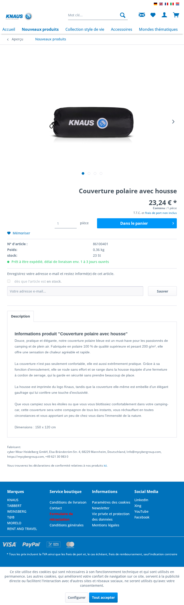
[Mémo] (153, 15)
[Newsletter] (141, 15)
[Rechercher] (123, 15)
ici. (105, 465)
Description (20, 316)
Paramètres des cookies (111, 502)
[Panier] (176, 15)
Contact (56, 508)
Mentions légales (105, 525)
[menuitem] (98, 15)
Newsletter (100, 508)
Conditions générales (67, 525)
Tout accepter (103, 597)
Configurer (77, 597)
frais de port (74, 554)
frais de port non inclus (161, 213)
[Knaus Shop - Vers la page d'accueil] (18, 16)
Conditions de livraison (68, 502)
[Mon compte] (164, 15)
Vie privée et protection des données (111, 516)
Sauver (162, 291)
